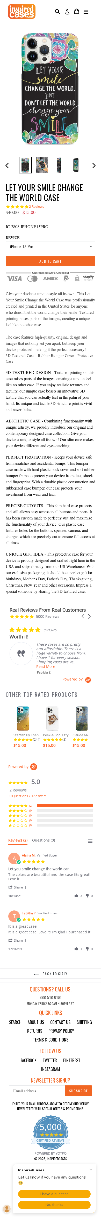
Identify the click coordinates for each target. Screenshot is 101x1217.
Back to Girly (54, 973)
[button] (83, 616)
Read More (45, 666)
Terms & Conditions (50, 1040)
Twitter (50, 1060)
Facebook (29, 1060)
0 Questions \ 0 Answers (28, 796)
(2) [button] (30, 805)
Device (12, 237)
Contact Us (60, 1022)
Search (15, 1022)
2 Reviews (36, 206)
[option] (25, 165)
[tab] (17, 841)
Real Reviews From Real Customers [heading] (48, 610)
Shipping (84, 1022)
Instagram (50, 1069)
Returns (34, 1031)
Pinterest (71, 1060)
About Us (36, 1022)
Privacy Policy (61, 1031)
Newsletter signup (50, 1080)
